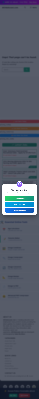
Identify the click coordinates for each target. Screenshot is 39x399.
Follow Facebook (19, 210)
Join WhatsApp (19, 198)
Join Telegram (19, 204)
